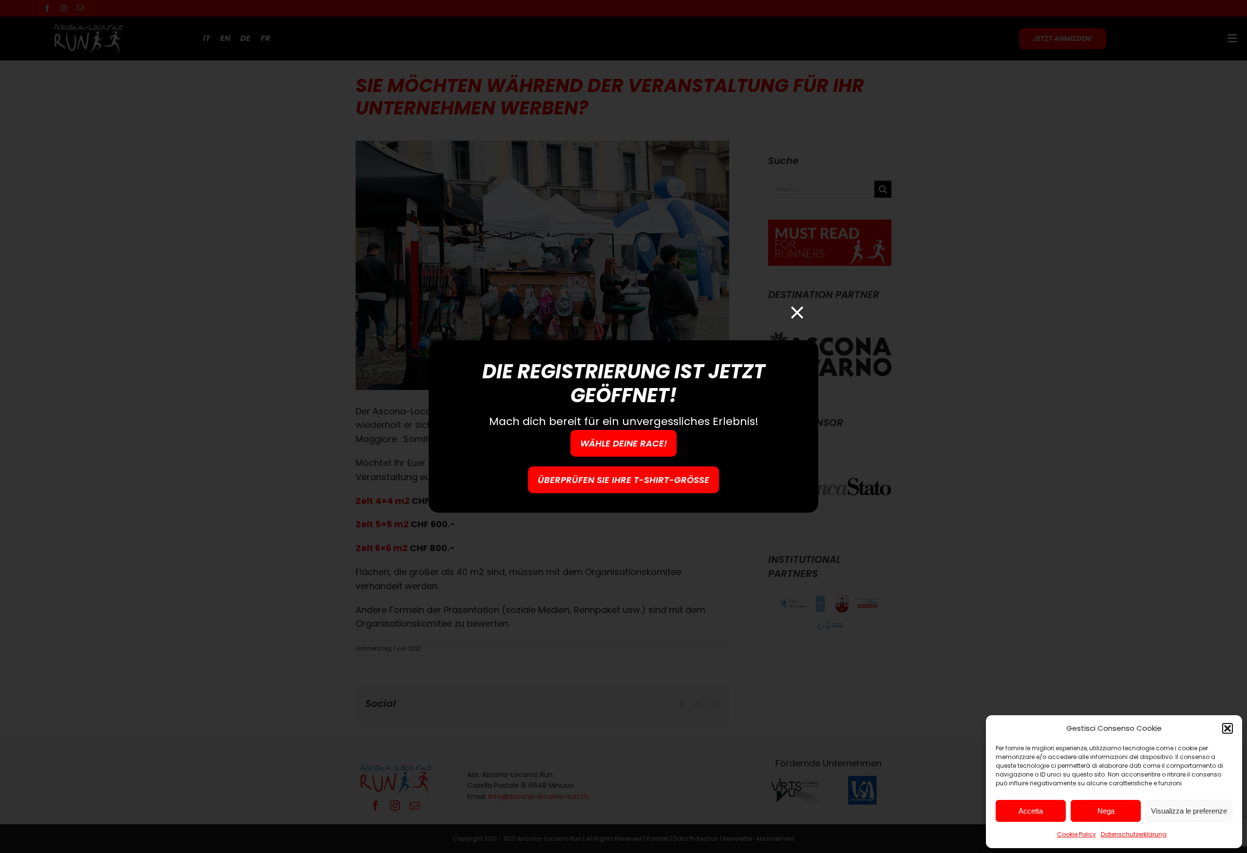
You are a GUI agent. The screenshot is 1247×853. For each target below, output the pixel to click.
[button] (1227, 728)
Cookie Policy (1076, 834)
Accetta (1031, 811)
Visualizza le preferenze (1189, 811)
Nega (1106, 811)
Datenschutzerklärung (1134, 834)
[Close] (797, 312)
